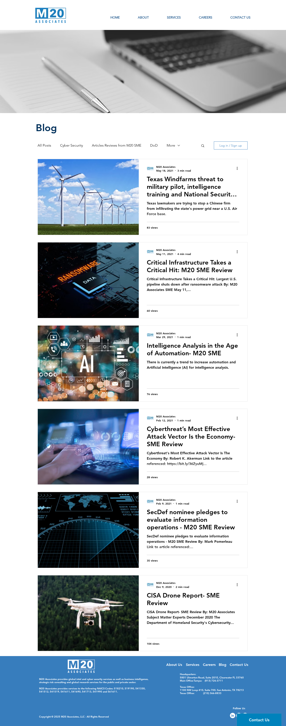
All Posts (44, 145)
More (171, 145)
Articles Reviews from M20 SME (116, 145)
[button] (203, 146)
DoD (154, 145)
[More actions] (238, 168)
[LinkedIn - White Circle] (232, 715)
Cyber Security (71, 145)
